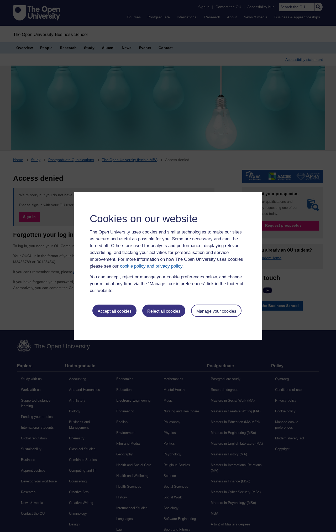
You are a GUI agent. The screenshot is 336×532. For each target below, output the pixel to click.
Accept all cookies (115, 311)
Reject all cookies (163, 311)
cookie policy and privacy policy (151, 266)
